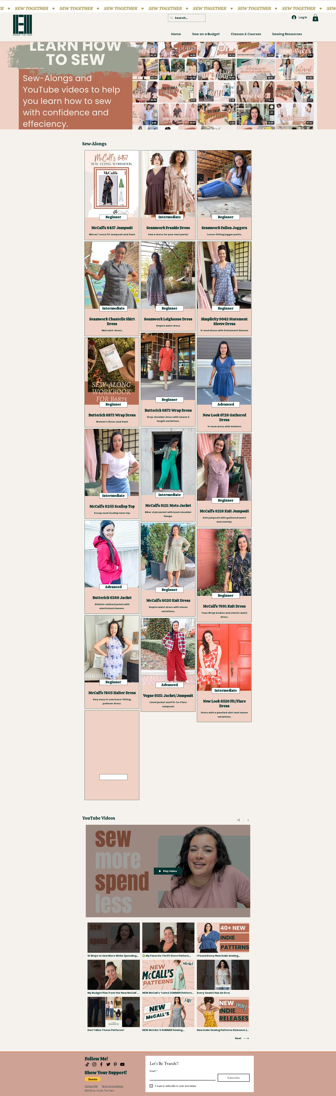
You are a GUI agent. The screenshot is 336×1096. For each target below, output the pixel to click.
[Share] (238, 820)
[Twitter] (108, 1064)
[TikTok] (87, 1064)
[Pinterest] (115, 1064)
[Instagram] (94, 1064)
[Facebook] (101, 1064)
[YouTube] (122, 1064)
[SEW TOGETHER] (168, 8)
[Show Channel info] (246, 820)
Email (154, 1070)
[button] (315, 17)
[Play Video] (113, 940)
